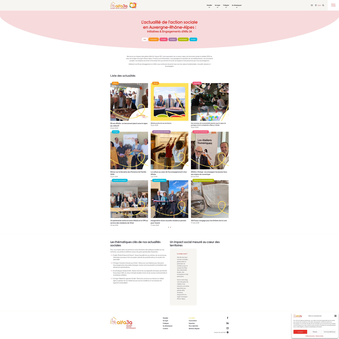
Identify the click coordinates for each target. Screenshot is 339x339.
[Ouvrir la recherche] (323, 5)
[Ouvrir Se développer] (236, 7)
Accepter (300, 332)
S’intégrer (166, 323)
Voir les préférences (329, 332)
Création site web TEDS (220, 332)
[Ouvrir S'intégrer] (226, 7)
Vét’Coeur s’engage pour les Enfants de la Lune (209, 220)
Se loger (165, 321)
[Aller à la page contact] (312, 5)
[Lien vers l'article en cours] (129, 102)
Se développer (168, 326)
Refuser (315, 332)
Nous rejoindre (193, 326)
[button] (335, 316)
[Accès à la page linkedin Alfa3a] (228, 323)
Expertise (192, 323)
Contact (165, 328)
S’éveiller (165, 318)
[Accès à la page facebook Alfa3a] (228, 318)
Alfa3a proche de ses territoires (161, 123)
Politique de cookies (310, 336)
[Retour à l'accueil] (123, 323)
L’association (193, 321)
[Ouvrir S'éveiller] (209, 7)
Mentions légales (319, 336)
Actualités (192, 318)
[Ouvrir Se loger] (217, 7)
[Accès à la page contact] (228, 328)
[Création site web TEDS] (228, 332)
